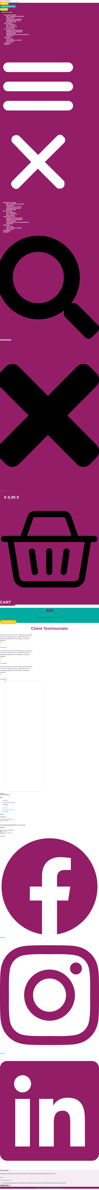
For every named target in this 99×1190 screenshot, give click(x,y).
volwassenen (11, 33)
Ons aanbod (10, 27)
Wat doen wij (8, 23)
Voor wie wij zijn (9, 29)
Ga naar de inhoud (5, 0)
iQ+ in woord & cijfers (14, 40)
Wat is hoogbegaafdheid (15, 16)
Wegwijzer (10, 17)
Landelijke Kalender (14, 19)
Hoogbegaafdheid (10, 15)
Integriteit (5, 804)
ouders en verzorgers (14, 30)
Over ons (7, 37)
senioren (9, 36)
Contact (7, 44)
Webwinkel (7, 43)
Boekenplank (11, 22)
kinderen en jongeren (14, 31)
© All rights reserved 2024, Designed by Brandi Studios (49, 1187)
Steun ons (10, 41)
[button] (38, 123)
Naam (1, 1177)
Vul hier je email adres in (5, 1180)
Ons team (9, 39)
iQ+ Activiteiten (11, 26)
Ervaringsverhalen (13, 20)
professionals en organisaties (17, 34)
